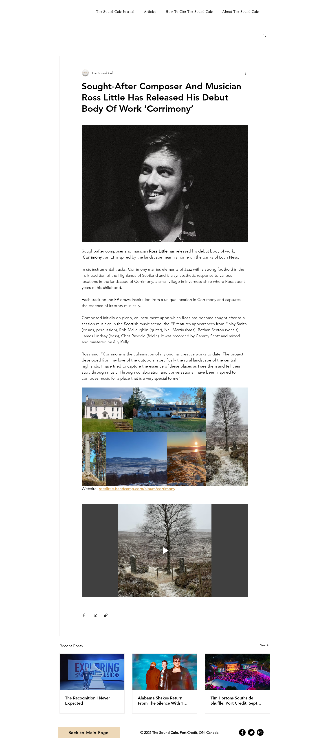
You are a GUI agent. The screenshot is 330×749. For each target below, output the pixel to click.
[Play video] (165, 550)
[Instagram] (260, 732)
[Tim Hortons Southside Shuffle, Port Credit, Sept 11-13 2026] (237, 672)
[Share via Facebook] (84, 615)
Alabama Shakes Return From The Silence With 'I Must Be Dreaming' (160, 700)
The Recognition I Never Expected (87, 700)
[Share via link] (106, 615)
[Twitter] (251, 732)
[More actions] (245, 73)
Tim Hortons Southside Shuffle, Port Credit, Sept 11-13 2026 (234, 700)
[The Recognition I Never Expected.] (92, 672)
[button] (264, 35)
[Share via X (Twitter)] (95, 615)
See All (265, 645)
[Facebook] (242, 732)
